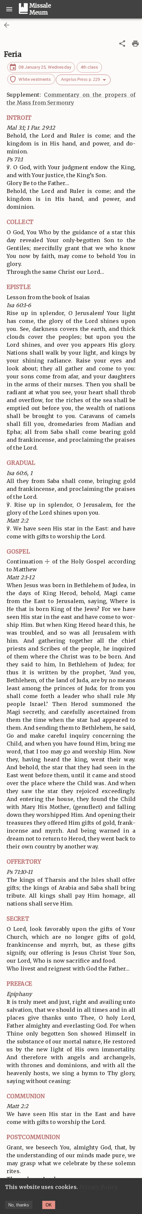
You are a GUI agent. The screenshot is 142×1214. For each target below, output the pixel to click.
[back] (6, 25)
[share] (122, 43)
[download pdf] (135, 43)
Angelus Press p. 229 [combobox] (80, 79)
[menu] (9, 9)
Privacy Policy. (98, 1187)
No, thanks (18, 1204)
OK (49, 1204)
